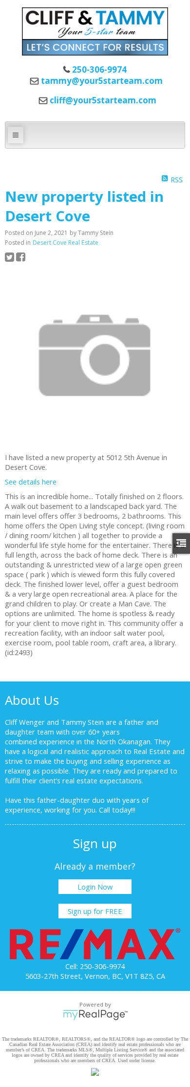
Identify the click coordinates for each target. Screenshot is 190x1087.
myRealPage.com (95, 1015)
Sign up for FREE (95, 911)
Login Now (95, 887)
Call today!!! (117, 810)
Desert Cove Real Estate (65, 242)
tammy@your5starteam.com (102, 80)
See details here (31, 481)
